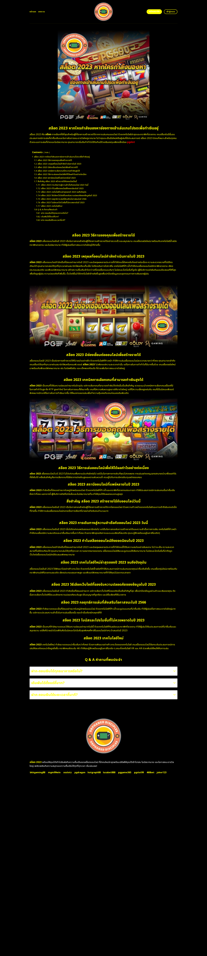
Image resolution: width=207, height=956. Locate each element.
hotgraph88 (94, 772)
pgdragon (79, 772)
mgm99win (54, 772)
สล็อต (48, 134)
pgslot (131, 142)
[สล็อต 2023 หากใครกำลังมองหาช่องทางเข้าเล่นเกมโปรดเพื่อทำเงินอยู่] (103, 11)
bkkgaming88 (37, 772)
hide (47, 152)
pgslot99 (139, 772)
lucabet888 (109, 772)
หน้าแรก (33, 11)
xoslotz (67, 772)
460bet (150, 772)
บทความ (41, 11)
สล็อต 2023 (36, 762)
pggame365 (124, 772)
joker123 (161, 772)
